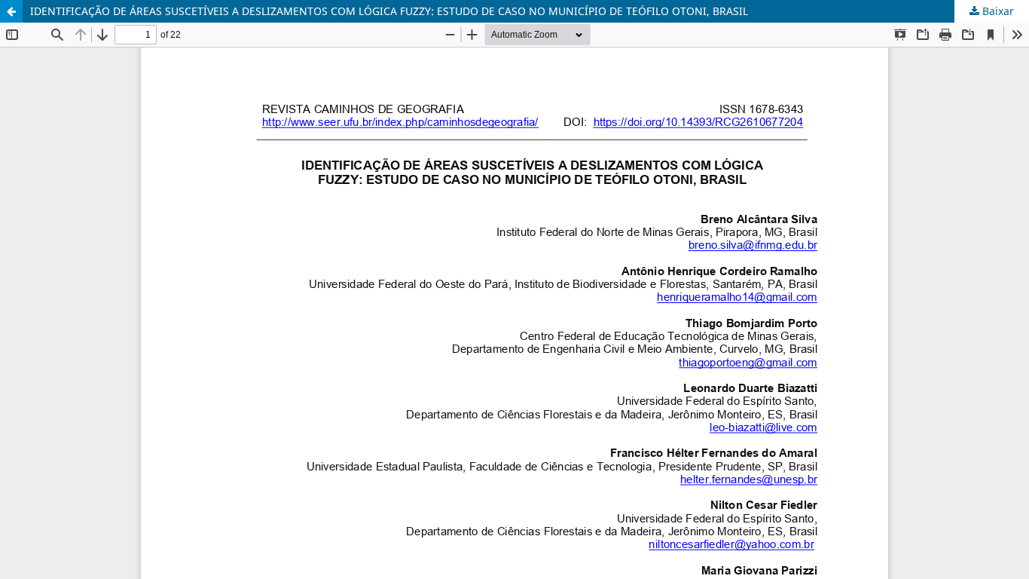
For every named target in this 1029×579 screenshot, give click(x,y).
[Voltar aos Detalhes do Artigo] (11, 11)
